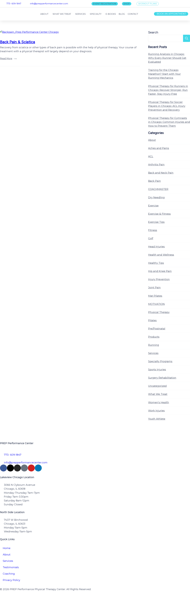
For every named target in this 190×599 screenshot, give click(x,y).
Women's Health (158, 402)
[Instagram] (17, 468)
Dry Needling (156, 197)
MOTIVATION (156, 304)
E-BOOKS (111, 14)
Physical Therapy (159, 312)
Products (153, 336)
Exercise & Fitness (159, 213)
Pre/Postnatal (156, 328)
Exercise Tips (156, 222)
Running (153, 345)
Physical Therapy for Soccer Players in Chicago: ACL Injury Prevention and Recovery (166, 106)
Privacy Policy (11, 580)
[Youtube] (31, 468)
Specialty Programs (160, 361)
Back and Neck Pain (160, 172)
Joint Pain (154, 287)
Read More (6, 58)
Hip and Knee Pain (160, 271)
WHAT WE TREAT (62, 14)
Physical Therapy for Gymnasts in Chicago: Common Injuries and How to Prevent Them (169, 122)
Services (153, 353)
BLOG (122, 14)
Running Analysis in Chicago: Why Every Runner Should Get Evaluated (167, 58)
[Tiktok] (24, 468)
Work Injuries (156, 410)
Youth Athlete (156, 418)
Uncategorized (157, 385)
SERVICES (80, 14)
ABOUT (44, 14)
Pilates (152, 320)
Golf (150, 238)
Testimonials (11, 567)
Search (153, 32)
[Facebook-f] (3, 468)
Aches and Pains (158, 148)
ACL (150, 156)
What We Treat (157, 394)
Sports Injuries (157, 369)
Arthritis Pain (156, 164)
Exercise (153, 205)
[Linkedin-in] (38, 468)
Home (6, 548)
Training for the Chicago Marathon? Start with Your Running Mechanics (164, 74)
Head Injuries (156, 246)
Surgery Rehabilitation (162, 377)
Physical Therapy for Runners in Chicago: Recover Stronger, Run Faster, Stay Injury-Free (168, 90)
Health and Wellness (161, 254)
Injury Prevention (159, 279)
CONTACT (133, 14)
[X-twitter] (10, 468)
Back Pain (154, 181)
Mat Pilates (155, 295)
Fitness (152, 230)
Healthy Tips (156, 263)
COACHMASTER (158, 189)
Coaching (9, 573)
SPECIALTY (95, 14)
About (152, 140)
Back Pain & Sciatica (17, 41)
